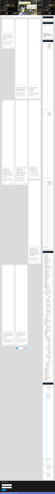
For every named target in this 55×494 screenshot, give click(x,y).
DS (46, 295)
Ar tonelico (46, 255)
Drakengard (46, 271)
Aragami (46, 256)
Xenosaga (49, 353)
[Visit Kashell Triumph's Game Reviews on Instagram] (44, 19)
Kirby (47, 305)
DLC (45, 269)
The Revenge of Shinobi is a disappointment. (33, 169)
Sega (45, 324)
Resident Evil (46, 322)
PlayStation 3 (48, 355)
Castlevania (46, 263)
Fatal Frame (46, 272)
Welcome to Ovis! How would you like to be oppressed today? (8, 335)
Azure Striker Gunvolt (47, 259)
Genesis (47, 326)
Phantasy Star (48, 327)
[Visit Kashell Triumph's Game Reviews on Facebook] (45, 19)
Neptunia (47, 337)
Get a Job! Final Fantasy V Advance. (33, 89)
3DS (46, 294)
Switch (47, 314)
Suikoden (46, 370)
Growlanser (46, 277)
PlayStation (48, 338)
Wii (46, 316)
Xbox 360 (47, 289)
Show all (39, 16)
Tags (12, 16)
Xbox (47, 288)
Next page (25, 348)
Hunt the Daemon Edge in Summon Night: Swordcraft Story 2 (8, 37)
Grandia (46, 276)
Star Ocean (46, 369)
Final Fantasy (46, 273)
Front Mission (46, 274)
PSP (47, 364)
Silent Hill (46, 333)
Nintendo (46, 293)
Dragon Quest (46, 270)
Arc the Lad (46, 257)
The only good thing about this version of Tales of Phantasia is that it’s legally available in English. (34, 251)
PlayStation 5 (48, 362)
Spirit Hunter (46, 368)
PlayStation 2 (48, 347)
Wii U (47, 317)
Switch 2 (47, 315)
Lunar (45, 283)
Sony (45, 335)
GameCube (47, 304)
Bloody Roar (46, 260)
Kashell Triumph (6, 166)
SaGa (45, 323)
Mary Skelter (46, 284)
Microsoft (46, 287)
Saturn (47, 328)
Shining (46, 332)
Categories (7, 16)
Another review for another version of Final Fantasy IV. (21, 89)
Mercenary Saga (47, 286)
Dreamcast (47, 325)
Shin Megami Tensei (47, 331)
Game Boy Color (48, 302)
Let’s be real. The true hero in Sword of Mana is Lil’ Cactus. (21, 335)
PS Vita (47, 363)
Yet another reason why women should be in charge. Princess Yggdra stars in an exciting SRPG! (21, 171)
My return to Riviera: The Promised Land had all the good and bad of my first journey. (8, 172)
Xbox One (47, 290)
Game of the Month (47, 275)
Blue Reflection (47, 261)
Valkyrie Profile (47, 378)
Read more (12, 47)
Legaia (47, 336)
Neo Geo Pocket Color (47, 292)
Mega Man (46, 285)
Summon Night (47, 371)
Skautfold (46, 334)
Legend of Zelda (48, 306)
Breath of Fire (46, 262)
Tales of (46, 372)
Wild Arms (46, 379)
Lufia (47, 308)
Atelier (45, 258)
